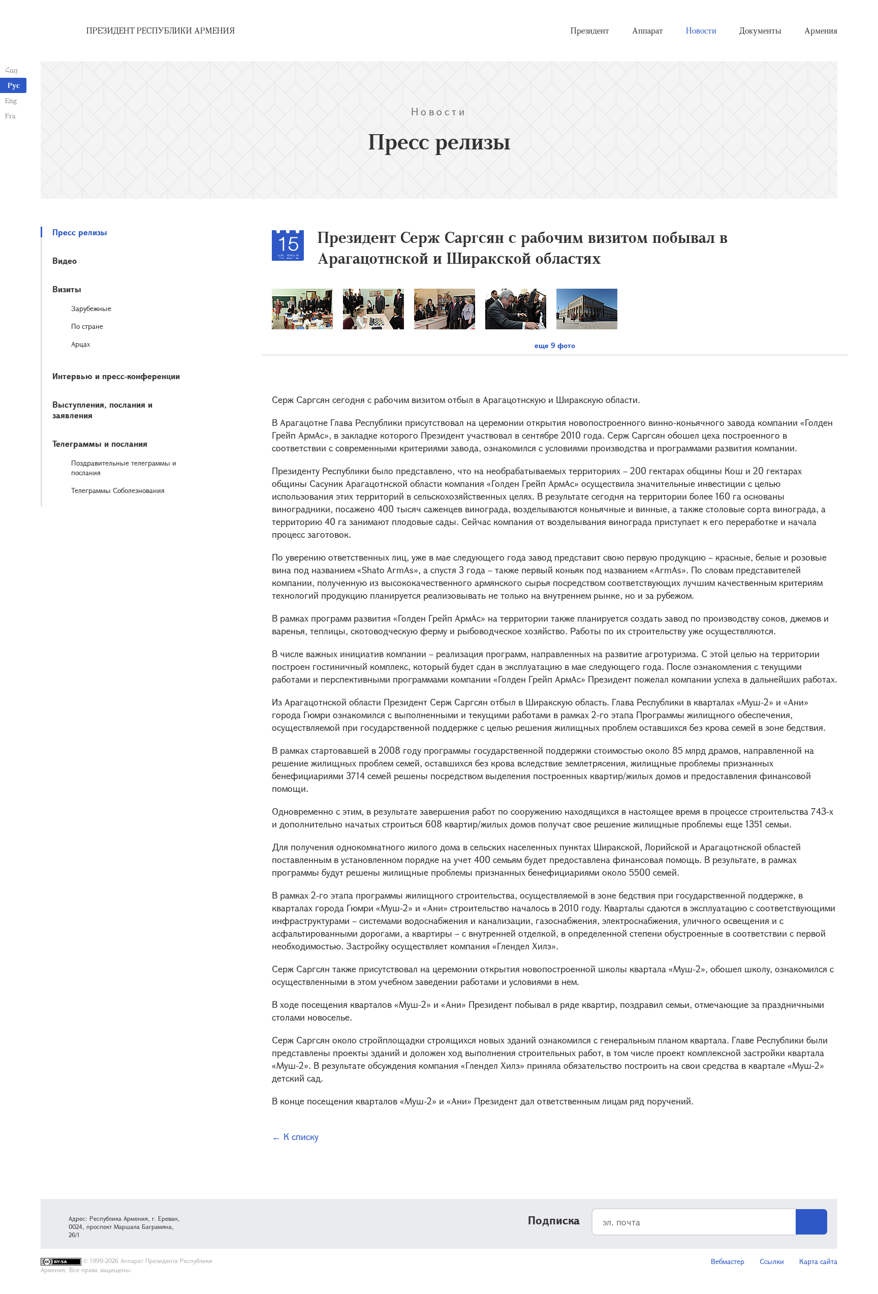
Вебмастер (727, 1261)
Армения (820, 30)
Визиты (66, 289)
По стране (87, 326)
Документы (760, 30)
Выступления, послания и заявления (102, 409)
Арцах (80, 344)
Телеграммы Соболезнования (118, 490)
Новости (701, 30)
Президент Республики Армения (160, 30)
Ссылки (772, 1261)
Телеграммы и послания (99, 443)
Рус (14, 85)
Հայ (11, 70)
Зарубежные (91, 308)
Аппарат (647, 30)
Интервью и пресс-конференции (116, 376)
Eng (11, 100)
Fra (10, 115)
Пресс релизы (79, 232)
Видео (64, 260)
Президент (590, 30)
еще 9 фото (555, 345)
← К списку (295, 1136)
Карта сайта (818, 1261)
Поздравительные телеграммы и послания (123, 467)
